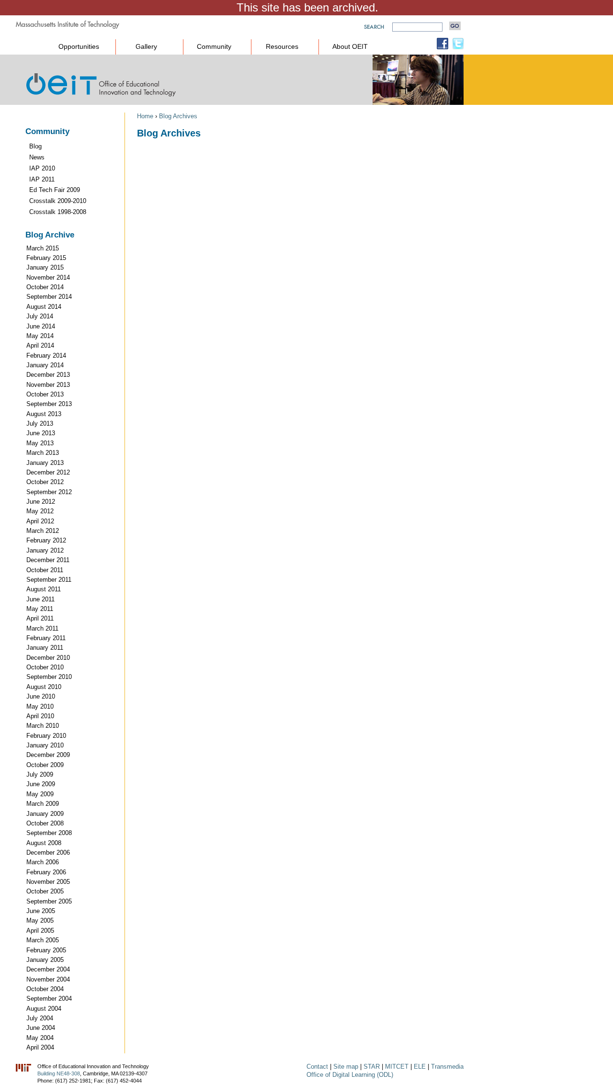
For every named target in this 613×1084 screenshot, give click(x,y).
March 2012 (42, 530)
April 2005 (40, 930)
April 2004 (40, 1047)
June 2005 (40, 911)
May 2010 (40, 706)
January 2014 (45, 365)
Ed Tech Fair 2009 (54, 189)
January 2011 (44, 647)
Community (214, 46)
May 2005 (40, 920)
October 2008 (45, 823)
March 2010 (42, 725)
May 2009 (40, 794)
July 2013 (39, 423)
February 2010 (46, 735)
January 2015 (45, 267)
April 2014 (40, 345)
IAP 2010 (42, 168)
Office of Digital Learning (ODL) (349, 1074)
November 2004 (48, 979)
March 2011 (42, 628)
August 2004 (43, 1008)
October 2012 (45, 482)
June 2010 (40, 696)
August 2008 (43, 843)
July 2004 (39, 1018)
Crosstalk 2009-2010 (57, 200)
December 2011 (47, 560)
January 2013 (45, 462)
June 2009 (40, 784)
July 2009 (39, 774)
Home (145, 116)
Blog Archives (178, 116)
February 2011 (46, 638)
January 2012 (45, 550)
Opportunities (78, 46)
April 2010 (40, 716)
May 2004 (40, 1037)
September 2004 (49, 998)
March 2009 (42, 803)
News (37, 157)
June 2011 (40, 599)
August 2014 (43, 306)
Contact (317, 1066)
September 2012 (49, 492)
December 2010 (48, 657)
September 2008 (49, 832)
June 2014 (40, 326)
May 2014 (40, 335)
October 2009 (45, 764)
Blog (35, 146)
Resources (282, 46)
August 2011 (43, 589)
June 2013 (40, 433)
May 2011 (39, 608)
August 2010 (43, 686)
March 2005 (42, 940)
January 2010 (45, 745)
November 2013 (48, 384)
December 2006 (48, 852)
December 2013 (48, 374)
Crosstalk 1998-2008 (57, 211)
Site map (345, 1066)
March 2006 (42, 862)
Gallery (146, 46)
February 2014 (46, 355)
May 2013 (40, 443)
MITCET (397, 1066)
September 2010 (49, 676)
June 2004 (40, 1027)
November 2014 (48, 277)
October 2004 (45, 989)
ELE (420, 1066)
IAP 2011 (42, 179)
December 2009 (48, 754)
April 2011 (40, 618)
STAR (371, 1066)
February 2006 (46, 872)
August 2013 (43, 414)
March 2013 (42, 452)
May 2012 (40, 511)
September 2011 (48, 579)
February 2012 (46, 540)
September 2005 (49, 901)
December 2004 (48, 969)
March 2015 (42, 248)
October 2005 (45, 891)
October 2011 (44, 570)
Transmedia (447, 1066)
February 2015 (46, 257)
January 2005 (45, 959)
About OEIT (350, 46)
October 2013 (45, 394)
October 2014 (45, 287)
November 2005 (48, 881)
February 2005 (46, 950)
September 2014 (49, 296)
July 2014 (39, 316)
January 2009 (45, 813)
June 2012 (40, 501)
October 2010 (45, 667)
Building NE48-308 (58, 1073)
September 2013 (49, 403)
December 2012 (48, 472)
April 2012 (40, 521)
